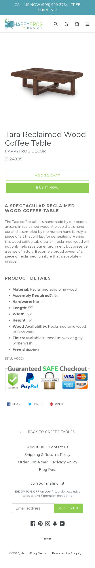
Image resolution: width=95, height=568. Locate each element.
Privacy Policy (65, 462)
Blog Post (47, 470)
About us (35, 447)
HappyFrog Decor (34, 553)
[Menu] (87, 23)
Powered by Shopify (66, 553)
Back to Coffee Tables (51, 432)
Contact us (58, 447)
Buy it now (47, 188)
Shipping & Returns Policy (47, 455)
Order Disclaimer (33, 462)
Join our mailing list (48, 483)
